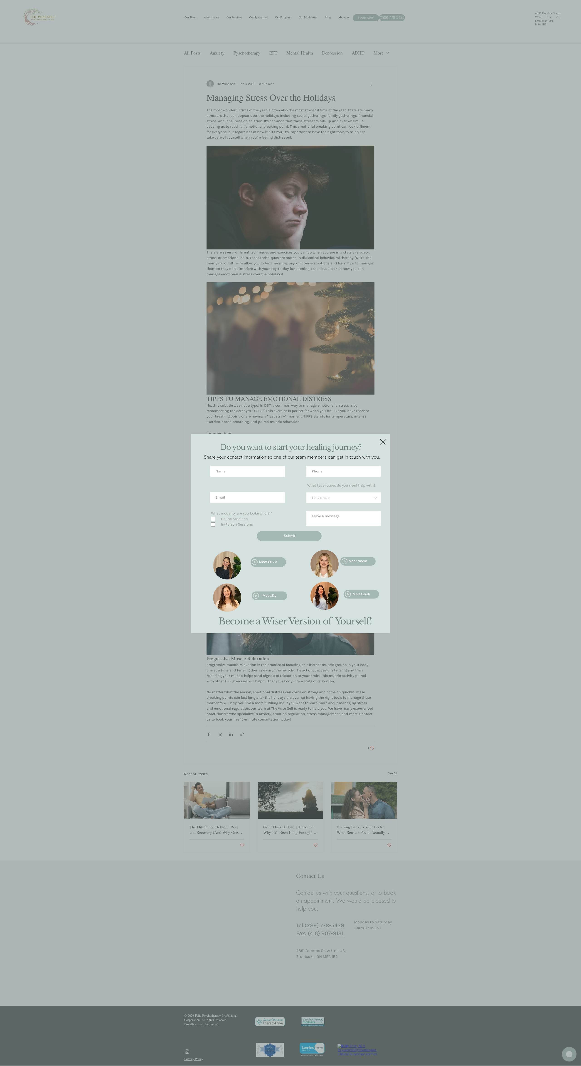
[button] (382, 442)
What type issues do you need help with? (341, 485)
